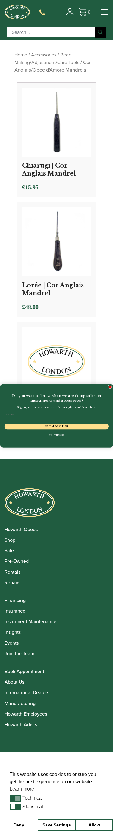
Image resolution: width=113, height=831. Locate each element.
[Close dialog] (110, 387)
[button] (15, 798)
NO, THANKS (56, 435)
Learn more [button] (22, 788)
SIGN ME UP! (56, 426)
